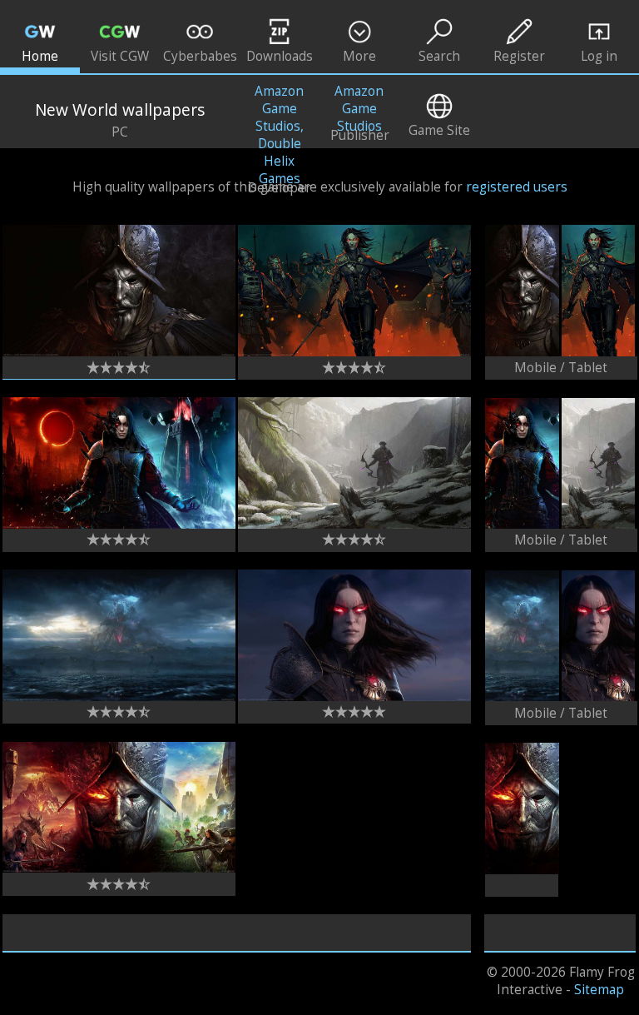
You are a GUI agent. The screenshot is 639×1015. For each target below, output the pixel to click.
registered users (516, 187)
